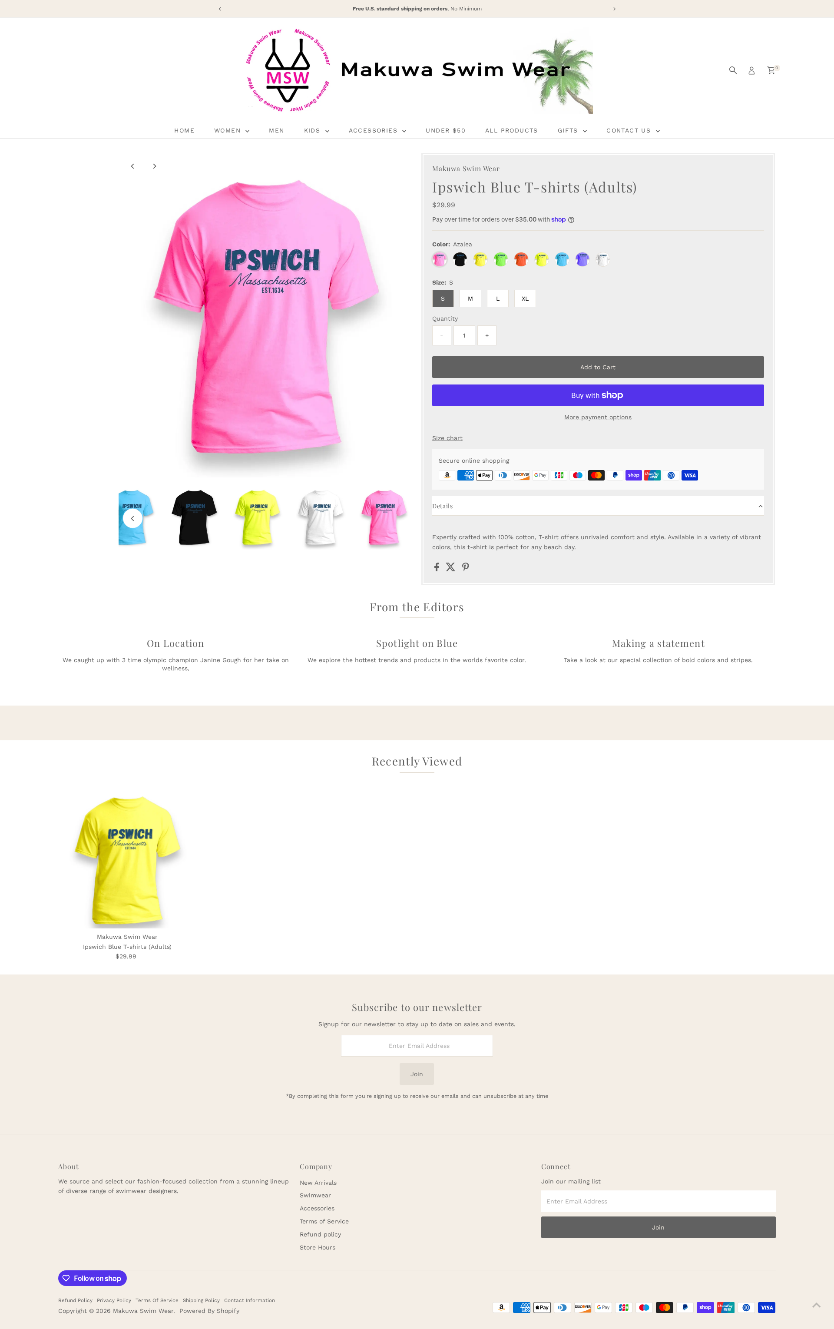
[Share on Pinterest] (465, 569)
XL (525, 298)
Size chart (447, 438)
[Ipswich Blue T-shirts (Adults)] (127, 859)
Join (416, 1073)
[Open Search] (733, 70)
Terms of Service (324, 1221)
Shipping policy (201, 1300)
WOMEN (228, 130)
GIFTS (569, 130)
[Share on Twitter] (452, 569)
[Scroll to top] (816, 1305)
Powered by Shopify (209, 1310)
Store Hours (317, 1247)
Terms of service (157, 1300)
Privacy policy (114, 1300)
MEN (276, 130)
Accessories (317, 1208)
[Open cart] (771, 70)
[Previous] (132, 166)
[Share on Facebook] (437, 569)
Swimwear (315, 1195)
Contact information (249, 1300)
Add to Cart (598, 367)
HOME (184, 130)
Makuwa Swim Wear (143, 1310)
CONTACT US (629, 130)
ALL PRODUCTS (511, 130)
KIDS (313, 130)
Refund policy (320, 1234)
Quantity (445, 318)
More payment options (598, 417)
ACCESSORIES (374, 130)
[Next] (154, 166)
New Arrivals (318, 1182)
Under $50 (446, 130)
